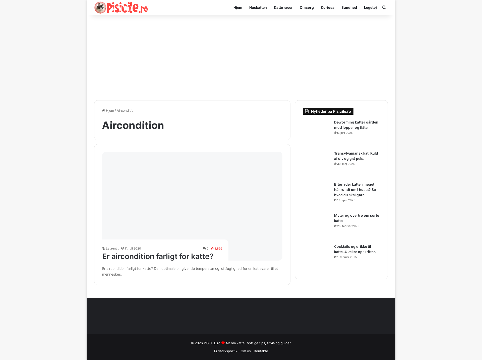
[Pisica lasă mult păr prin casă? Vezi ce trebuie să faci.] (316, 195)
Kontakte (261, 351)
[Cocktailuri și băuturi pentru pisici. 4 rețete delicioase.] (316, 258)
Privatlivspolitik (225, 351)
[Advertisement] (241, 58)
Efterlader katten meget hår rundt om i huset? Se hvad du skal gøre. (355, 189)
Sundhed (349, 7)
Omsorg (307, 7)
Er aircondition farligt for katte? (158, 256)
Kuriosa (327, 7)
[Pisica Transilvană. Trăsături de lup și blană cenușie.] (316, 164)
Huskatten (258, 7)
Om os (246, 351)
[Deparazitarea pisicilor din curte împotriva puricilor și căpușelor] (316, 133)
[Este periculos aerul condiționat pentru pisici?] (192, 206)
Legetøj (370, 7)
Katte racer (283, 7)
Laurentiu (112, 248)
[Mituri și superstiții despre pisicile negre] (316, 227)
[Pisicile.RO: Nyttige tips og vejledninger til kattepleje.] (121, 7)
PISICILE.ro (212, 343)
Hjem (237, 7)
